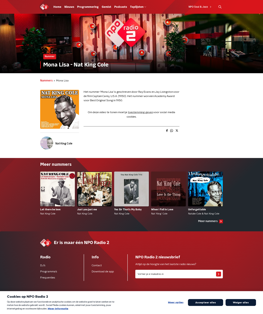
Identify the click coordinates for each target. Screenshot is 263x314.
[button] (220, 7)
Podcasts (120, 7)
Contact (97, 265)
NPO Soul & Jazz (198, 7)
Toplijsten (136, 7)
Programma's (48, 271)
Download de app (103, 271)
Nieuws (69, 7)
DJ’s (42, 265)
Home (57, 7)
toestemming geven (140, 112)
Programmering (88, 7)
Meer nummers (208, 221)
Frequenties (47, 277)
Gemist (106, 7)
